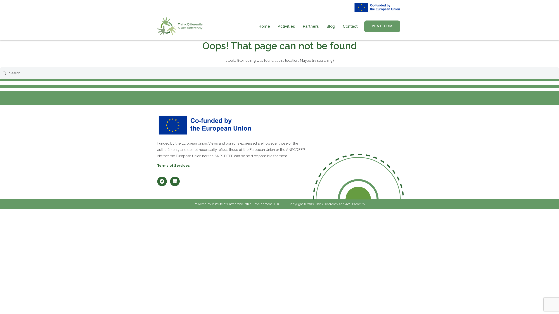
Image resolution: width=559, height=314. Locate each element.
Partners (311, 26)
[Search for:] (279, 73)
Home (264, 26)
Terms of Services (173, 166)
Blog (330, 26)
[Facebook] (162, 181)
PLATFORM (382, 26)
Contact (350, 26)
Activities (286, 26)
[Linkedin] (175, 181)
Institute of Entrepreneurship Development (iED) (245, 204)
